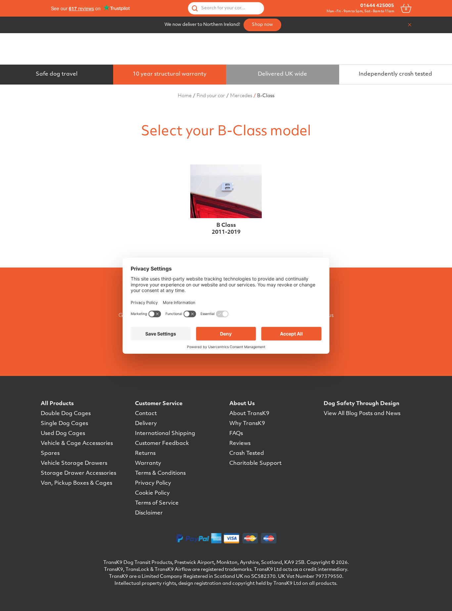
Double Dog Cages (66, 413)
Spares (50, 453)
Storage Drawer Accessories (78, 473)
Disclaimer (149, 513)
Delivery (146, 423)
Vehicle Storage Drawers (74, 463)
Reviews (239, 443)
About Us (242, 403)
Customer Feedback (162, 443)
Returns (145, 453)
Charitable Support (255, 463)
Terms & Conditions (160, 473)
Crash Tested (246, 453)
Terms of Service (157, 503)
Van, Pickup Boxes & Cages (76, 483)
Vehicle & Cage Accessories (77, 443)
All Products (57, 403)
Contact (146, 413)
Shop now (262, 25)
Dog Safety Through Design (361, 403)
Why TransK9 (247, 423)
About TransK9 (249, 413)
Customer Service (159, 403)
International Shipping (165, 433)
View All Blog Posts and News (362, 413)
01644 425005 (377, 5)
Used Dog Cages (63, 433)
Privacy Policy (153, 483)
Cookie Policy (152, 493)
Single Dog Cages (64, 423)
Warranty (148, 463)
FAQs (236, 433)
